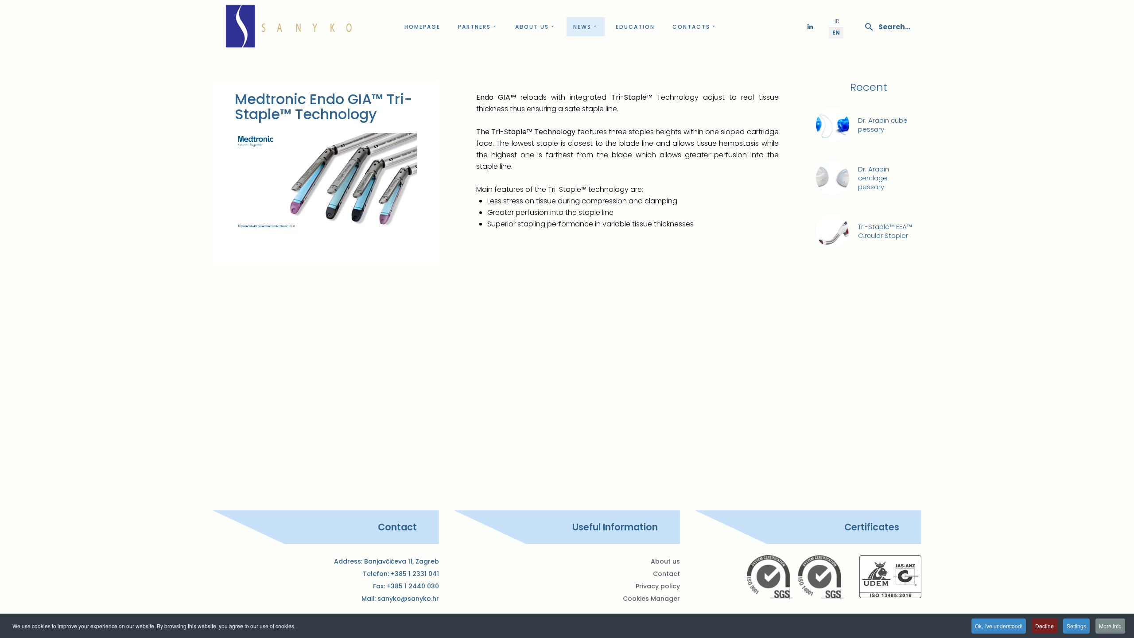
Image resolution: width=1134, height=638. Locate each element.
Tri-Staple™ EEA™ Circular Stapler (885, 231)
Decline (1044, 626)
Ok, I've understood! (998, 626)
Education (635, 27)
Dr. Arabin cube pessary (883, 125)
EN (836, 32)
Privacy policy (658, 586)
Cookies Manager (651, 598)
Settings (1076, 626)
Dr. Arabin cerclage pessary (873, 178)
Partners (474, 27)
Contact (666, 573)
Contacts (691, 27)
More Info (1110, 626)
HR (835, 21)
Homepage (422, 27)
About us (532, 27)
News (582, 27)
